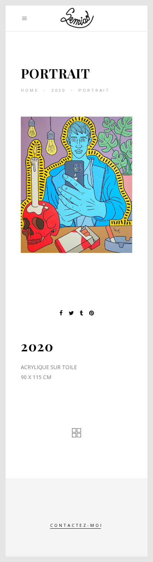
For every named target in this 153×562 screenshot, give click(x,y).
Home (29, 90)
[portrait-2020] (76, 185)
